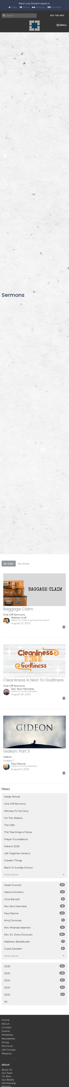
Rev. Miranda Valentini (34, 927)
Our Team (7, 1073)
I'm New (6, 1076)
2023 (34, 987)
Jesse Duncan (34, 885)
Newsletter (8, 1038)
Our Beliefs (8, 1079)
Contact (6, 1027)
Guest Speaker (34, 948)
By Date (9, 563)
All (5, 1001)
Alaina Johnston (34, 892)
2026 (34, 966)
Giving (5, 1042)
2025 (34, 973)
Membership (9, 1083)
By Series (24, 563)
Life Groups (8, 1049)
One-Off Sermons (15, 803)
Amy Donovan (34, 920)
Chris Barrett (34, 899)
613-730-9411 (57, 15)
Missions (7, 1053)
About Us (7, 1069)
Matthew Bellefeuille (34, 941)
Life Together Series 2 (17, 853)
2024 (34, 980)
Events (6, 1031)
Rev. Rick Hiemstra (34, 906)
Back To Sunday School (18, 867)
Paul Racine (34, 913)
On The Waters (13, 817)
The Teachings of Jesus (18, 832)
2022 (34, 994)
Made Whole (12, 796)
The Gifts (9, 825)
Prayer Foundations (16, 839)
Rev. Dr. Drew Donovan (34, 934)
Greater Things (13, 860)
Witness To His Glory (16, 810)
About (5, 1023)
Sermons (7, 1045)
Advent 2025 (12, 846)
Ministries (7, 1034)
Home (5, 1019)
